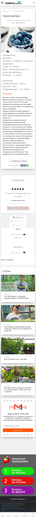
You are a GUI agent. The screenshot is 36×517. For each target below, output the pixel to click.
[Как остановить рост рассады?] (18, 346)
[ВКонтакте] (24, 165)
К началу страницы (17, 499)
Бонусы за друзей (18, 490)
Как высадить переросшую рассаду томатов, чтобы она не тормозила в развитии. (18, 329)
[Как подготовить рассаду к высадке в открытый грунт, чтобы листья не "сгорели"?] (18, 374)
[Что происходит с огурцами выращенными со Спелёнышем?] (18, 283)
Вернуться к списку (19, 161)
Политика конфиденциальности (10, 512)
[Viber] (22, 165)
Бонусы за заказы (18, 471)
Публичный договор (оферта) (9, 507)
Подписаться (18, 430)
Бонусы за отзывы (19, 480)
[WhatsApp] (27, 165)
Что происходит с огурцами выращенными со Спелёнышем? (16, 297)
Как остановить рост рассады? (15, 359)
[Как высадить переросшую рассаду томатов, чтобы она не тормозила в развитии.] (18, 313)
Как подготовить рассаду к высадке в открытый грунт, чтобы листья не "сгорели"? (17, 390)
